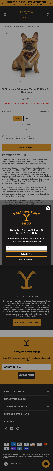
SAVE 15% (26, 254)
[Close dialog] (48, 208)
